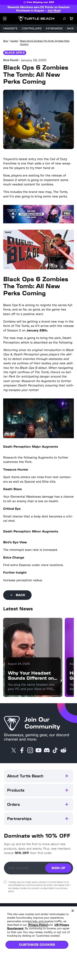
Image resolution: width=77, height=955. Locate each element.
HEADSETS (10, 28)
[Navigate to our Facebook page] (22, 750)
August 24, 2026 (19, 663)
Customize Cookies (37, 945)
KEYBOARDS (54, 28)
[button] (38, 776)
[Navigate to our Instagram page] (30, 750)
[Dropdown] (4, 18)
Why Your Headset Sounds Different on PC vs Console (31, 678)
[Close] (72, 910)
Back (20, 595)
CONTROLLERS (31, 28)
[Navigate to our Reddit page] (63, 750)
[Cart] (71, 18)
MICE (70, 28)
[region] (38, 930)
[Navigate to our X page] (14, 750)
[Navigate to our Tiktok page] (55, 750)
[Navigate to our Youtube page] (38, 750)
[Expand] (67, 776)
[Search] (64, 18)
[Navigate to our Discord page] (47, 750)
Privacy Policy (38, 925)
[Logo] (36, 18)
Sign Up (58, 868)
